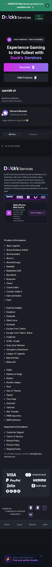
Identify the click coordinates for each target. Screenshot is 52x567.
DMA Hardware (13, 420)
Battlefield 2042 (13, 270)
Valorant (10, 407)
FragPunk (10, 337)
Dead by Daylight (14, 308)
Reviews (18, 101)
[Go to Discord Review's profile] (5, 113)
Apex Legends (13, 245)
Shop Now (24, 67)
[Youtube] (37, 507)
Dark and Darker (13, 295)
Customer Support (15, 432)
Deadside (10, 316)
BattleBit (10, 266)
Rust (8, 386)
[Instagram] (30, 507)
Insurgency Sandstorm (17, 349)
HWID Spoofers (13, 416)
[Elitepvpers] (30, 514)
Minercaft (11, 362)
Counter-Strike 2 (14, 291)
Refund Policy (12, 440)
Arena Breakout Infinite (17, 250)
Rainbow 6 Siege (14, 374)
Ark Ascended (13, 254)
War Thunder (12, 411)
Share (13, 134)
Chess (9, 283)
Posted (18, 115)
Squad (9, 395)
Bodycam (10, 279)
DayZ (8, 300)
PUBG (9, 370)
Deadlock (10, 312)
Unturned (10, 403)
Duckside (10, 324)
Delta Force (11, 320)
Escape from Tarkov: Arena (19, 333)
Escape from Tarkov (16, 328)
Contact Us (6, 508)
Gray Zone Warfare (15, 345)
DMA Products (24, 77)
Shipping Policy (13, 449)
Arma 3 (9, 258)
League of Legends (15, 353)
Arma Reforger (13, 262)
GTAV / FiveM (12, 341)
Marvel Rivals (12, 358)
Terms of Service (14, 436)
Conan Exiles (12, 287)
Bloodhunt (11, 275)
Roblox (9, 378)
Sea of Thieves (13, 390)
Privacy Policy (12, 445)
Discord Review (11, 98)
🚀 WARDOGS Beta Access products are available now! (24, 5)
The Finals (11, 399)
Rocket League (13, 382)
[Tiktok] (44, 507)
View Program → (37, 213)
